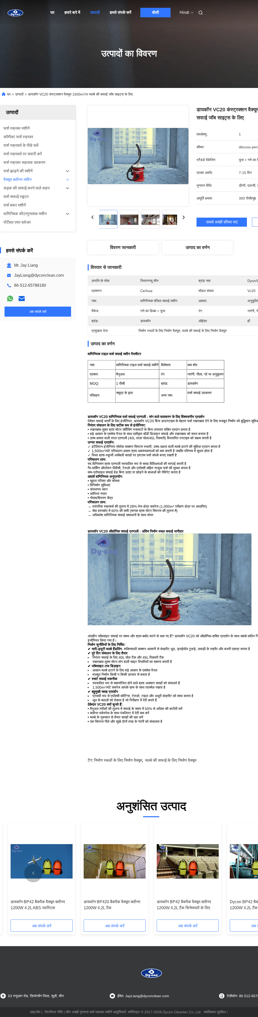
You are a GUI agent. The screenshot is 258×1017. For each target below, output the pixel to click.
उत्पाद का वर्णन (198, 247)
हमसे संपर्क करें (120, 12)
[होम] (15, 12)
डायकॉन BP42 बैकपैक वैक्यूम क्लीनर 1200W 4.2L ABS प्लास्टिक (38, 905)
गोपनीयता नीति (53, 1012)
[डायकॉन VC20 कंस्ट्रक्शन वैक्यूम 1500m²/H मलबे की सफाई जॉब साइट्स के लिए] (138, 156)
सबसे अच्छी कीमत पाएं (222, 222)
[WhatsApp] (10, 299)
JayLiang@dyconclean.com (39, 275)
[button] (33, 873)
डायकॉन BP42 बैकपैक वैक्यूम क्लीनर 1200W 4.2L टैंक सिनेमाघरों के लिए (184, 905)
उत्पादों (95, 12)
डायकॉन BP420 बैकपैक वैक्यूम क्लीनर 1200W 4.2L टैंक (112, 905)
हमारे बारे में (72, 12)
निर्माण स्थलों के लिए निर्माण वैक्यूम (118, 760)
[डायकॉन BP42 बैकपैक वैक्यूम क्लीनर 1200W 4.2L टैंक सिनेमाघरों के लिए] (188, 861)
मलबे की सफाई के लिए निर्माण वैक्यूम (170, 760)
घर (52, 12)
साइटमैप (35, 1012)
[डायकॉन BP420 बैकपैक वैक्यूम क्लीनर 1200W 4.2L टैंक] (115, 861)
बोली (155, 12)
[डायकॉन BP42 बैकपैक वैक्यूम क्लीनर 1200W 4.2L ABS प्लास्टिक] (42, 861)
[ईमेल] (22, 299)
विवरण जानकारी (123, 247)
